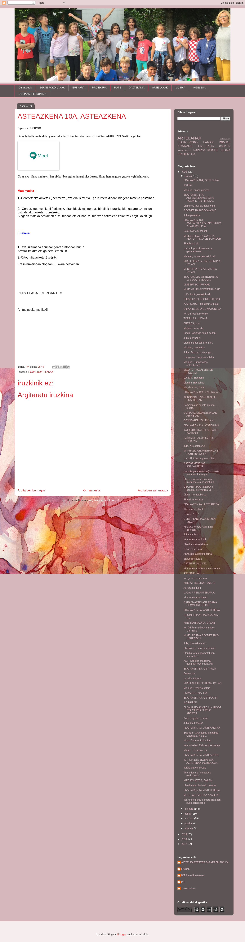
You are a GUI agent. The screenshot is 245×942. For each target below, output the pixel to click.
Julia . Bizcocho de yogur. (198, 352)
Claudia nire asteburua (196, 544)
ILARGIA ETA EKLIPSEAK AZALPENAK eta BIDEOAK (201, 761)
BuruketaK (189, 673)
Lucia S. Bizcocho (194, 377)
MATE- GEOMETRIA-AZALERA (201, 795)
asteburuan (225, 139)
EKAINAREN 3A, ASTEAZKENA (202, 727)
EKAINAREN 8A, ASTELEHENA (202, 610)
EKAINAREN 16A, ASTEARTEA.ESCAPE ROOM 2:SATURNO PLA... (202, 223)
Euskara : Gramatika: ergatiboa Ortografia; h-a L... (201, 734)
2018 (184, 839)
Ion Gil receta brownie (196, 313)
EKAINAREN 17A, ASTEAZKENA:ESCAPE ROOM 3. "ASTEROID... (199, 197)
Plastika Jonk (191, 243)
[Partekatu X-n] (61, 367)
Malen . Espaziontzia (195, 750)
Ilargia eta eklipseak (195, 767)
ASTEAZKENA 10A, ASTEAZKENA (195, 465)
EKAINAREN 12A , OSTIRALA (201, 392)
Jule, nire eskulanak (195, 643)
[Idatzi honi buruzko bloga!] (57, 367)
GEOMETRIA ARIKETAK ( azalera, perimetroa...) (198, 488)
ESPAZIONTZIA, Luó (195, 693)
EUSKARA (78, 87)
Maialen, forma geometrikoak (200, 256)
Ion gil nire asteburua (195, 578)
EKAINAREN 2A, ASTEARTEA (201, 755)
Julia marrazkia (192, 337)
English (185, 868)
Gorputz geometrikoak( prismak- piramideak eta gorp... (201, 473)
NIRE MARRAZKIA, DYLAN (199, 622)
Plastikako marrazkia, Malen (199, 648)
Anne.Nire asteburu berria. (198, 553)
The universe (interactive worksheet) (197, 774)
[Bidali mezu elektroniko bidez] (54, 367)
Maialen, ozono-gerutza (196, 190)
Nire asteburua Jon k (195, 539)
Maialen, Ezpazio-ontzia (197, 688)
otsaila (189, 823)
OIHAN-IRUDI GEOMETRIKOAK (202, 299)
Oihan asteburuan (193, 549)
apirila (188, 813)
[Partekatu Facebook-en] (65, 367)
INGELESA (199, 87)
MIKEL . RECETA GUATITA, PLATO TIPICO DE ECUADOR (202, 237)
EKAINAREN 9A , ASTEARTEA (201, 504)
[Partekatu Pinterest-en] (68, 367)
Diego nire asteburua (195, 494)
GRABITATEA (191, 514)
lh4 (183, 881)
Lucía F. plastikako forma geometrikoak (198, 250)
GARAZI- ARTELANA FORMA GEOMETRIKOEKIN (200, 604)
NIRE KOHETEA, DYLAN (198, 780)
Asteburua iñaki (192, 587)
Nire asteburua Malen (195, 597)
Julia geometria (192, 215)
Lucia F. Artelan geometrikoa (199, 458)
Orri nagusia (25, 87)
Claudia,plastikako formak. (198, 342)
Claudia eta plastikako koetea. (200, 785)
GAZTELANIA (137, 87)
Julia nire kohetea (193, 722)
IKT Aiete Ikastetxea (192, 875)
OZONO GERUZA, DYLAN (198, 420)
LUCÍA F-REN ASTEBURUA (199, 592)
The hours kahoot (193, 509)
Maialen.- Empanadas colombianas (196, 363)
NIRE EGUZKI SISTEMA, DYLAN (202, 683)
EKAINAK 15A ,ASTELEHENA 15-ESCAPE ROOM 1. (201, 278)
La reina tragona (192, 678)
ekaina (189, 176)
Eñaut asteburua (193, 558)
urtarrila (189, 828)
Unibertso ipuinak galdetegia (199, 205)
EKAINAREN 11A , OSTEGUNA (201, 425)
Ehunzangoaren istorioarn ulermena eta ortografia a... (200, 481)
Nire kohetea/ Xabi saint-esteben (202, 745)
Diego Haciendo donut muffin (200, 333)
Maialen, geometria (194, 347)
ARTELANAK (189, 138)
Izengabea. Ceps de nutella (199, 357)
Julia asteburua (192, 534)
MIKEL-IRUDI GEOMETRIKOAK (202, 289)
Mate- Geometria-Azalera (197, 740)
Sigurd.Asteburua (193, 499)
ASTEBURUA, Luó (194, 573)
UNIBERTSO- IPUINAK (197, 284)
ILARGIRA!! (190, 702)
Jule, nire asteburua (194, 445)
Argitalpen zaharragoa (153, 490)
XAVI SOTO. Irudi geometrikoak (201, 303)
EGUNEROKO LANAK (52, 87)
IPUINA (188, 185)
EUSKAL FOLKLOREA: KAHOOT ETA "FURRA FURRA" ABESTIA (202, 710)
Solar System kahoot (195, 230)
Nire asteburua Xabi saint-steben (202, 568)
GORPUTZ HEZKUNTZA (32, 93)
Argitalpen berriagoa (31, 490)
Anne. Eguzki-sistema (196, 718)
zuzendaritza (188, 888)
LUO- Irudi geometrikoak (197, 294)
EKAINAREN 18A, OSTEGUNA (201, 180)
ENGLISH (224, 142)
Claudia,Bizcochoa (194, 382)
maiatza (189, 808)
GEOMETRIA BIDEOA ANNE (200, 210)
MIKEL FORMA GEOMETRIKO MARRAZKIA (201, 637)
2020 (184, 171)
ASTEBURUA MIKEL (195, 563)
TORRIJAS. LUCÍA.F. (196, 318)
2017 (184, 843)
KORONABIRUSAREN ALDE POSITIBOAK (200, 399)
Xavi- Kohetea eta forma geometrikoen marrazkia (198, 662)
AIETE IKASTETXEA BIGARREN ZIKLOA (205, 862)
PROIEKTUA (99, 87)
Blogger (121, 934)
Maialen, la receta (193, 328)
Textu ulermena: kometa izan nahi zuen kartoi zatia (202, 801)
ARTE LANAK (160, 87)
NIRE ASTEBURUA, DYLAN (199, 582)
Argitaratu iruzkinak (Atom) (104, 500)
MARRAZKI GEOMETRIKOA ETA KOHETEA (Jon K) (202, 452)
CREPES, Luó (191, 323)
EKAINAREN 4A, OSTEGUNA (200, 697)
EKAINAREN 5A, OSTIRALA (200, 668)
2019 (184, 834)
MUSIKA (180, 87)
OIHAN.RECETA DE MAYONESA (202, 308)
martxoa (189, 818)
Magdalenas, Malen (194, 387)
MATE (117, 87)
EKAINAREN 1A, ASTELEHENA (202, 790)
